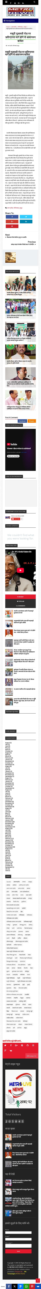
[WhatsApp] (26, 1286)
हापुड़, (18, 45)
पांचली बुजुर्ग (9, 958)
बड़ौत (8, 968)
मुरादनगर (9, 988)
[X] (15, 1286)
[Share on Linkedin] (26, 221)
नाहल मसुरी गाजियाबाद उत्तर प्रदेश (15, 951)
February (8, 758)
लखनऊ (28, 998)
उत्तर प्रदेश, (10, 45)
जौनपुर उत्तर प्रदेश (11, 931)
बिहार (31, 968)
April (6, 749)
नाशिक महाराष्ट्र (18, 945)
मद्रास (8, 974)
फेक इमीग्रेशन (21, 965)
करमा (22, 895)
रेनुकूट (21, 998)
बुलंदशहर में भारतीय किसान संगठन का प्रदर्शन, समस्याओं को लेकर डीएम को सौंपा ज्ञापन (24, 671)
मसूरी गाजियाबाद (27, 978)
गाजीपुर (8, 925)
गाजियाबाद (20, 27)
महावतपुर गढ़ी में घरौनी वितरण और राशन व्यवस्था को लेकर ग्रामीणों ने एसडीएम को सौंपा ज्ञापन (24, 642)
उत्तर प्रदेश (13, 27)
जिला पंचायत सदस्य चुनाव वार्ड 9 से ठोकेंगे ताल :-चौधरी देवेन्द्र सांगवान (24, 631)
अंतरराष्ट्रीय (17, 882)
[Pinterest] (32, 1286)
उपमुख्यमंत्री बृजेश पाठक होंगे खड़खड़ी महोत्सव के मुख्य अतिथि (24, 621)
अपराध (8, 885)
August (7, 743)
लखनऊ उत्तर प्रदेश (11, 1001)
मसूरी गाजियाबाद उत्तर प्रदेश (24, 981)
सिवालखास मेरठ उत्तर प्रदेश (13, 1021)
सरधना (22, 1011)
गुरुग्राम (15, 925)
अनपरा (24, 882)
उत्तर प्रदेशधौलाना (24, 891)
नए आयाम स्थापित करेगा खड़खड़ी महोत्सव (24, 689)
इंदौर (8, 891)
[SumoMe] (38, 1286)
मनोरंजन (22, 974)
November (8, 761)
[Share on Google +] (12, 221)
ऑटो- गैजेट (15, 895)
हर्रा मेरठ (19, 1028)
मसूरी (18, 978)
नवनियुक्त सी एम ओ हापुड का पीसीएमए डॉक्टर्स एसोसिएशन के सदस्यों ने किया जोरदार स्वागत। (18, 408)
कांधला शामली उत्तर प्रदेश (19, 898)
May (6, 748)
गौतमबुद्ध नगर (23, 925)
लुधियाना (18, 1004)
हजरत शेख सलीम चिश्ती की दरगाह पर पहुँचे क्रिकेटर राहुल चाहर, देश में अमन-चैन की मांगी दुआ (25, 700)
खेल (22, 911)
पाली (16, 958)
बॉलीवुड (27, 971)
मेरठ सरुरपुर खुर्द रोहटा (12, 991)
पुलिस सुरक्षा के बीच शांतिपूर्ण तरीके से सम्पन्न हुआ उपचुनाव (21, 1212)
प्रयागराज (22, 961)
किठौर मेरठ (16, 901)
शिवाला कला (15, 1011)
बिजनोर (19, 968)
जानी (13, 928)
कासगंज (9, 901)
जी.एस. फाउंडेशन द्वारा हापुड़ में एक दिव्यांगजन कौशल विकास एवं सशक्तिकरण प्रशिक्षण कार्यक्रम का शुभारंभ (24, 652)
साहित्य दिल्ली (19, 1018)
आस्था (28, 888)
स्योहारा (20, 1024)
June (6, 746)
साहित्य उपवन (25, 1014)
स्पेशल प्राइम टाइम (11, 1024)
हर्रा (14, 1028)
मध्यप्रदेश (15, 974)
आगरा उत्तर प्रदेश (11, 888)
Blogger (31, 421)
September (8, 764)
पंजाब (29, 955)
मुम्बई (28, 984)
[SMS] (20, 1286)
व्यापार (29, 1004)
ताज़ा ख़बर (27, 935)
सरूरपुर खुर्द (10, 1014)
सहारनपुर (17, 1014)
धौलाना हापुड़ (10, 941)
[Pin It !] (12, 226)
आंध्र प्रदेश (21, 888)
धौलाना (25, 938)
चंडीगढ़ (30, 925)
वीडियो (24, 1004)
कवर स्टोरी (28, 895)
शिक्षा (8, 1011)
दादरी (8, 938)
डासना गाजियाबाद (11, 935)
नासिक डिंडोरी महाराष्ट (12, 948)
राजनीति (27, 994)
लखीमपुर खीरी (22, 1001)
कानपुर (30, 898)
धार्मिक (19, 938)
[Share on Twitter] (26, 217)
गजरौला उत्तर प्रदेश (11, 915)
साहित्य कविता (10, 1018)
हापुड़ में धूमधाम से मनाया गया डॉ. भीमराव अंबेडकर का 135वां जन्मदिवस (24, 680)
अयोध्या (14, 885)
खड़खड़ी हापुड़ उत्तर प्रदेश (13, 908)
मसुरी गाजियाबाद (11, 978)
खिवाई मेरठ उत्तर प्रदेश (12, 911)
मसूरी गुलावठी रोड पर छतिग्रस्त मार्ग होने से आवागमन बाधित (20, 37)
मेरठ (15, 988)
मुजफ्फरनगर (17, 984)
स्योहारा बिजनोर (28, 1024)
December (8, 773)
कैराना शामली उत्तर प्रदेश (13, 905)
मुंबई (23, 984)
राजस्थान (9, 998)
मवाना (28, 974)
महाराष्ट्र (9, 984)
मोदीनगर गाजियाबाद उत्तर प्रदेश (14, 994)
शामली (8, 1008)
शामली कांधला (27, 1008)
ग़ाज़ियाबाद (29, 915)
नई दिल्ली (9, 945)
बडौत (29, 965)
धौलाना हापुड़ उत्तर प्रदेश (22, 941)
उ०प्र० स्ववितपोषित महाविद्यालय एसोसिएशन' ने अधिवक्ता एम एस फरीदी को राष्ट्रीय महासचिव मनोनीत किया (20, 384)
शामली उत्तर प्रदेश (17, 1008)
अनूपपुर (30, 882)
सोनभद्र (25, 1021)
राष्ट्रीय (16, 998)
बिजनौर (26, 968)
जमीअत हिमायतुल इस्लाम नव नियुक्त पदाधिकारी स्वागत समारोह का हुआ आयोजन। (19, 339)
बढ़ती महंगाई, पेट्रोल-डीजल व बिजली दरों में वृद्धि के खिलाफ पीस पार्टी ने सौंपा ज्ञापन (24, 660)
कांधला (8, 898)
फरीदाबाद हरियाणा (11, 965)
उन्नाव (8, 895)
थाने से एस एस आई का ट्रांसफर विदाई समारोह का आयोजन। (21, 1181)
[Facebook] (9, 1286)
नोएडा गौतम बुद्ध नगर (12, 955)
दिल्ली (13, 938)
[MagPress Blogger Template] (20, 11)
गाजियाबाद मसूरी (28, 921)
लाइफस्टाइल (10, 1004)
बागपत (13, 968)
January (7, 759)
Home (8, 27)
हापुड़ (25, 27)
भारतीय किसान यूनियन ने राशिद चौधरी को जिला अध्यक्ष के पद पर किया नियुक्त (19, 293)
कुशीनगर (24, 901)
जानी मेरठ (19, 928)
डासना (27, 931)
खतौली (23, 908)
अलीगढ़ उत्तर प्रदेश (24, 885)
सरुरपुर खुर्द (29, 1011)
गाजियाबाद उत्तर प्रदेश (12, 918)
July (6, 744)
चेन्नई (8, 928)
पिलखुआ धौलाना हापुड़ (12, 961)
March (7, 756)
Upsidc (9, 882)
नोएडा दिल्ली (22, 955)
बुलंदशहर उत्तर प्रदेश (17, 971)
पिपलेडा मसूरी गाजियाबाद (26, 958)
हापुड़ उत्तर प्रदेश (11, 1031)
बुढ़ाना (8, 971)
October (8, 751)
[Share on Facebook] (12, 217)
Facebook (22, 421)
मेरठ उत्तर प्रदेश (23, 988)
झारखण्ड (21, 931)
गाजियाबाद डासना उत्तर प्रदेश (14, 921)
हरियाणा (8, 1028)
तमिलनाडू (20, 935)
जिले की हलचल (28, 928)
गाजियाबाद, (15, 45)
